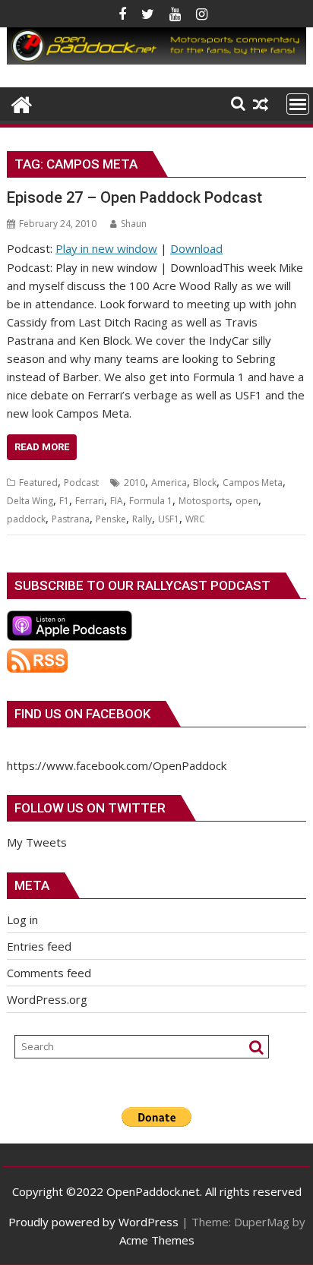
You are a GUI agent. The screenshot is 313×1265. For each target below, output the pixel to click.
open (247, 500)
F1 (64, 500)
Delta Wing (30, 500)
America (169, 482)
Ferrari (89, 500)
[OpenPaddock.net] (156, 60)
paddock (26, 519)
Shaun (134, 223)
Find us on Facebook (82, 713)
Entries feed (39, 946)
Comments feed (49, 972)
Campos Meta (253, 482)
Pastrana (71, 519)
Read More (41, 447)
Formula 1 (150, 500)
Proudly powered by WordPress (93, 1221)
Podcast (81, 482)
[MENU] (297, 104)
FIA (116, 500)
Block (205, 482)
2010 (134, 482)
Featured (38, 482)
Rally (142, 519)
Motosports (204, 500)
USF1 (168, 519)
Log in (22, 919)
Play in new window (106, 248)
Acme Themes (156, 1240)
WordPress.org (47, 999)
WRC (195, 519)
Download (196, 248)
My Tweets (37, 842)
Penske (111, 519)
